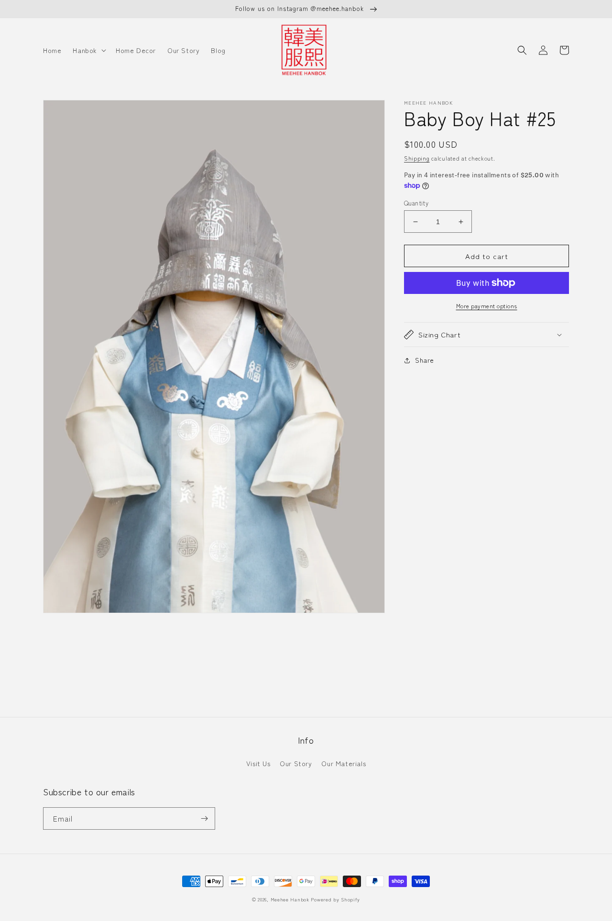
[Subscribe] (204, 818)
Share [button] (424, 360)
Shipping (417, 158)
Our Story (296, 763)
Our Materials (343, 763)
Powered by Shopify (335, 899)
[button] (88, 50)
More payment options (486, 306)
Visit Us (258, 763)
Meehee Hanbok (290, 899)
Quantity (416, 202)
